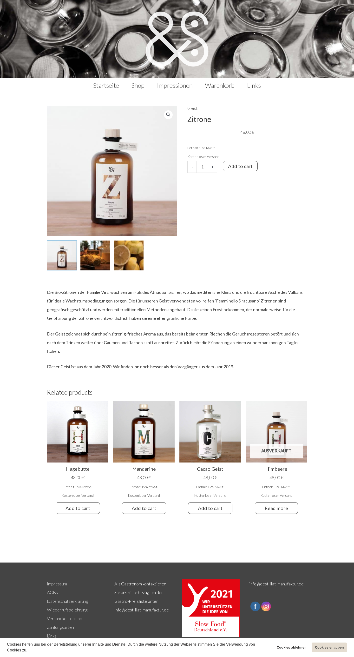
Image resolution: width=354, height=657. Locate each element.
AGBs (52, 592)
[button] (29, 650)
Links (51, 635)
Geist (192, 108)
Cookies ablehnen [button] (292, 647)
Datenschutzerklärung (67, 601)
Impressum (57, 583)
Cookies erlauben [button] (329, 647)
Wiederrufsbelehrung (67, 609)
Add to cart (240, 166)
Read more (276, 508)
